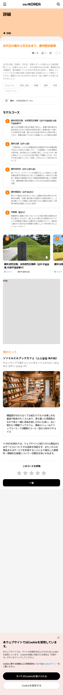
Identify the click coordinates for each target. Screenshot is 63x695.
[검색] (58, 4)
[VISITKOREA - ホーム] (31, 4)
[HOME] (4, 33)
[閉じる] (58, 637)
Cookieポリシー (50, 663)
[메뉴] (4, 4)
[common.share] (50, 52)
